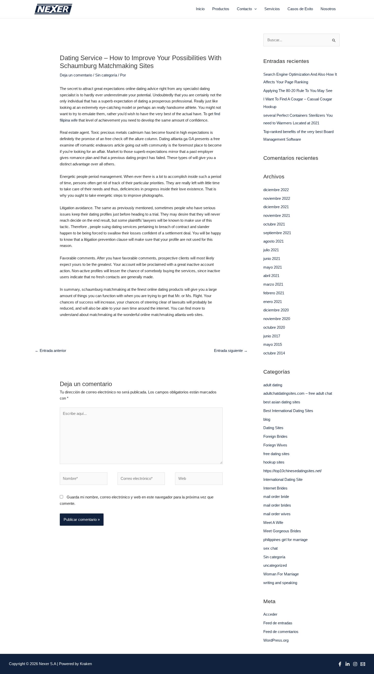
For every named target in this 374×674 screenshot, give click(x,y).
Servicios (272, 9)
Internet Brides (275, 488)
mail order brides (277, 505)
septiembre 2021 (277, 233)
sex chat (270, 548)
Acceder (270, 614)
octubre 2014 (274, 353)
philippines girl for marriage (285, 539)
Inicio (200, 9)
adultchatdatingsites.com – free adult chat (297, 393)
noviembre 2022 (276, 198)
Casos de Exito (300, 9)
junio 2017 (271, 336)
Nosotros (328, 9)
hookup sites (273, 462)
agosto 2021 (273, 241)
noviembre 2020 (276, 318)
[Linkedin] (347, 664)
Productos (220, 9)
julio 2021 (271, 250)
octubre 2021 (274, 224)
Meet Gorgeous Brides (282, 531)
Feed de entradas (277, 623)
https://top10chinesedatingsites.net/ (292, 471)
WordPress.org (276, 640)
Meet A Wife (273, 522)
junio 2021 (271, 258)
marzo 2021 (273, 284)
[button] (254, 9)
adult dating (272, 385)
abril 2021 (271, 275)
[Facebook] (340, 664)
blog (266, 419)
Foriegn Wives (275, 445)
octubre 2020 (274, 327)
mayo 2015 (272, 344)
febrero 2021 (273, 293)
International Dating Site (283, 479)
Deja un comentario (76, 75)
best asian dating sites (281, 402)
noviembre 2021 (276, 215)
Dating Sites (273, 428)
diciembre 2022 (276, 190)
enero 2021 (272, 301)
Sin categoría (106, 75)
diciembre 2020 (276, 310)
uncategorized (275, 565)
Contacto (244, 9)
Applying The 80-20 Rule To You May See (297, 90)
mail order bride (276, 496)
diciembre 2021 (276, 207)
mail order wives (277, 514)
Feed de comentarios (280, 631)
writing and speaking (280, 582)
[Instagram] (355, 664)
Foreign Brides (275, 436)
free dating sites (276, 454)
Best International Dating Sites (288, 410)
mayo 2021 (272, 267)
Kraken (86, 664)
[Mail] (363, 664)
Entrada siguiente (231, 350)
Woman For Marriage (281, 574)
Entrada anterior (50, 350)
